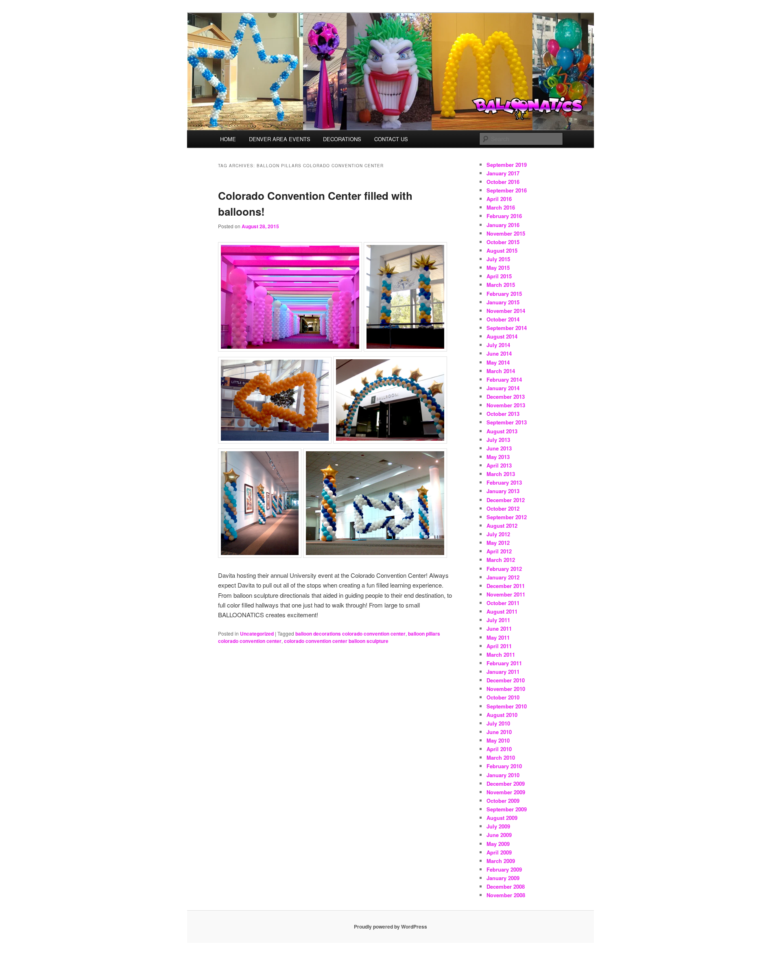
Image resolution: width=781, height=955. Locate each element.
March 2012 (500, 560)
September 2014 (506, 328)
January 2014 (502, 388)
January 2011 (502, 671)
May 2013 (498, 457)
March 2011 (500, 654)
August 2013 (501, 431)
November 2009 (505, 792)
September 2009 (506, 809)
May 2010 (498, 740)
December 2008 (505, 886)
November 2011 (505, 594)
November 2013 (505, 405)
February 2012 (504, 569)
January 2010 (502, 775)
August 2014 (501, 336)
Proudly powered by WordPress (390, 926)
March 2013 (500, 474)
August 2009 (501, 818)
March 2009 (500, 861)
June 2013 (499, 448)
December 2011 (505, 586)
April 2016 (499, 199)
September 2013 (506, 422)
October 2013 (502, 413)
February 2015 (504, 293)
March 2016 (500, 207)
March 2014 (500, 371)
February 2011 (504, 663)
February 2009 (504, 869)
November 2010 (505, 689)
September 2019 (506, 164)
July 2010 (498, 723)
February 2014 (504, 379)
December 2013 (505, 396)
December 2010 (505, 680)
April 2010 (499, 749)
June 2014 (499, 353)
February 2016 (504, 216)
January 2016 (502, 225)
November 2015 (505, 233)
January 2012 (502, 577)
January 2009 (502, 878)
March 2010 (500, 757)
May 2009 (498, 844)
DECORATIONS (342, 139)
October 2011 (502, 603)
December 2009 (505, 783)
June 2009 (499, 835)
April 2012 (499, 551)
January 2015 (502, 302)
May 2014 (498, 362)
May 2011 (498, 637)
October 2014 (502, 319)
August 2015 (501, 250)
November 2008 (505, 895)
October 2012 (502, 508)
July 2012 (498, 534)
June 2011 (499, 628)
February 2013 (504, 482)
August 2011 (501, 611)
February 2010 (504, 766)
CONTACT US (391, 139)
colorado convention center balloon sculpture (336, 641)
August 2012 (501, 525)
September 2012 (506, 517)
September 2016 (506, 190)
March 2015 (500, 284)
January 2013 (502, 491)
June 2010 (499, 732)
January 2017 (502, 173)
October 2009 (502, 800)
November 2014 (505, 311)
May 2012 (498, 542)
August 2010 (501, 715)
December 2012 (505, 500)
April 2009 (499, 852)
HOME (228, 139)
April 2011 (499, 646)
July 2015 (498, 259)
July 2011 (498, 620)
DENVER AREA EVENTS (279, 139)
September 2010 (506, 706)
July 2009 (498, 826)
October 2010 (502, 697)
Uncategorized (257, 633)
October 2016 (502, 182)
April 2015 (499, 276)
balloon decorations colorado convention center (350, 633)
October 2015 (502, 242)
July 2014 (498, 345)
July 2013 (498, 440)
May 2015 (498, 267)
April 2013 (499, 465)
